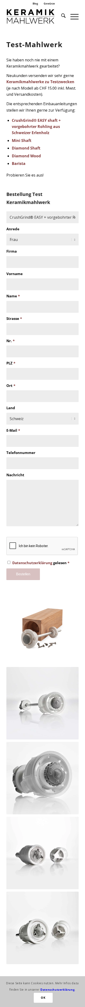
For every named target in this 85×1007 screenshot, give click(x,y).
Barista (19, 163)
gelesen (40, 562)
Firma (11, 251)
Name (13, 296)
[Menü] (72, 16)
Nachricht (15, 474)
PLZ (10, 363)
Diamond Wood (26, 156)
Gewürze (49, 3)
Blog (35, 3)
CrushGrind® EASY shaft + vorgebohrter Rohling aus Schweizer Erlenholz (36, 127)
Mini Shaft (21, 140)
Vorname (14, 273)
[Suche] (61, 16)
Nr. (10, 340)
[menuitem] (35, 3)
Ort (10, 385)
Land (10, 407)
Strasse (14, 318)
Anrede (12, 229)
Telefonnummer (20, 452)
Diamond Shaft (26, 148)
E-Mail (13, 430)
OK (43, 998)
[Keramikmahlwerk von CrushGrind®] (35, 16)
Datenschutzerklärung (32, 562)
